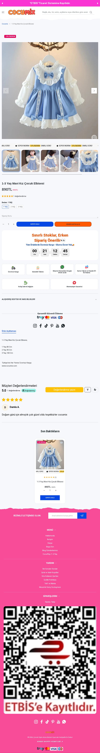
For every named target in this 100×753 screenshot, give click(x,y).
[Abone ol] (81, 516)
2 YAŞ (13, 207)
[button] (2, 3)
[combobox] (68, 12)
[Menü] (3, 12)
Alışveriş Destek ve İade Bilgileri (18, 299)
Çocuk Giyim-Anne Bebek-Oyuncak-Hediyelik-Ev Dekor (53, 737)
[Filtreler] (88, 389)
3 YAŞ (20, 207)
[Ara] (90, 12)
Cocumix (5, 24)
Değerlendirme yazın (64, 389)
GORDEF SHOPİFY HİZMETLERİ (50, 742)
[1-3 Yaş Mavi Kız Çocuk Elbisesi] (50, 457)
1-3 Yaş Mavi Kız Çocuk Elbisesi (50, 481)
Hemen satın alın (73, 224)
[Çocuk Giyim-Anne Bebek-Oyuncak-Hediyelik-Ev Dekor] (22, 12)
